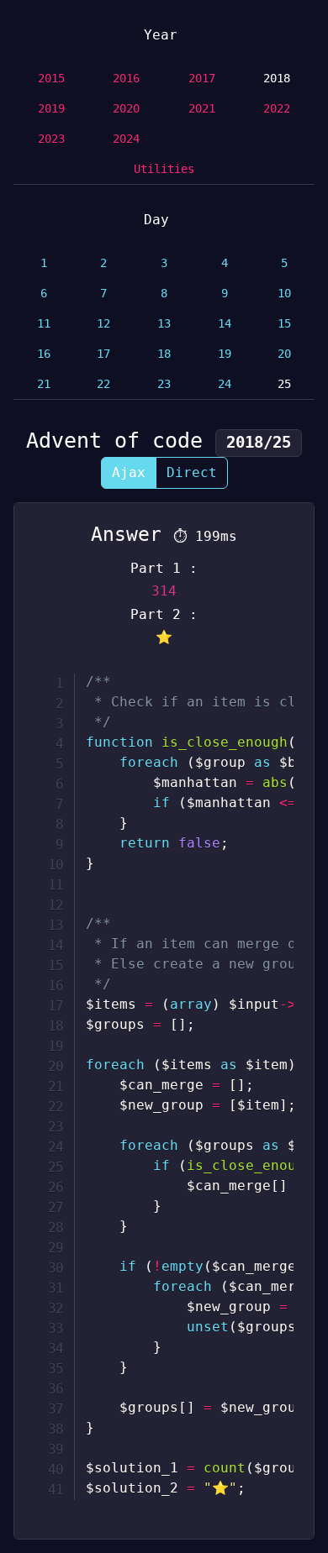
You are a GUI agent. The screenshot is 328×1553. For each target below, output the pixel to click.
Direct (192, 472)
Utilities (164, 169)
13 (164, 323)
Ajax (128, 472)
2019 (51, 108)
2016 (126, 78)
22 (103, 384)
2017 (201, 78)
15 (284, 323)
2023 (51, 138)
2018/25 (258, 442)
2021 (201, 108)
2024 (126, 138)
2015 (51, 78)
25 (284, 384)
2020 (126, 108)
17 (103, 353)
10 (284, 293)
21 (43, 384)
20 (284, 353)
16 (43, 353)
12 (103, 323)
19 (224, 353)
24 (224, 384)
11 (43, 323)
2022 (276, 108)
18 (164, 353)
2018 (276, 78)
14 (224, 323)
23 (164, 384)
